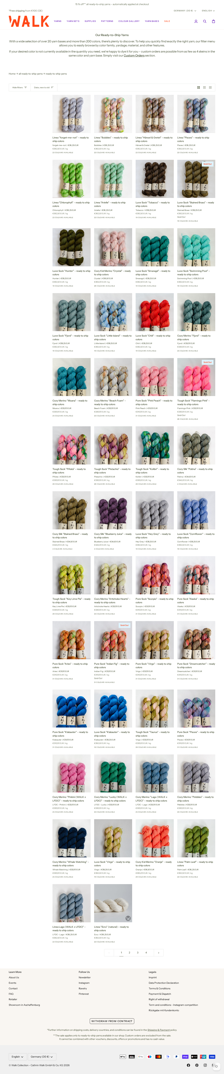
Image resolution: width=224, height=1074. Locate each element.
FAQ (11, 993)
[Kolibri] (163, 485)
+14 (168, 218)
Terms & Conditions (159, 988)
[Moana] (80, 417)
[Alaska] (150, 417)
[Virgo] (163, 680)
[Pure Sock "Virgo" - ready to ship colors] (155, 640)
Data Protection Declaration (164, 982)
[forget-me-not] (80, 153)
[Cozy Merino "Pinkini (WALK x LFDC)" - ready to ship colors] (71, 773)
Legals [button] (152, 972)
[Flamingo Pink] (204, 420)
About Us (14, 977)
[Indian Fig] (157, 417)
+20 (211, 351)
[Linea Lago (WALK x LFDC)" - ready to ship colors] (71, 903)
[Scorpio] (163, 615)
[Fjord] (163, 287)
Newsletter (85, 977)
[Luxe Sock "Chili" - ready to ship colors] (155, 312)
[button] (57, 21)
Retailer (13, 999)
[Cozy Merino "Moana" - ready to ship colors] (71, 377)
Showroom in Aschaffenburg (24, 1004)
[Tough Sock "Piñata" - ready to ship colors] (71, 445)
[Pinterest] (196, 1065)
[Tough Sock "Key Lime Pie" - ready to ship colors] (71, 575)
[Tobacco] (163, 218)
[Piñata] (80, 485)
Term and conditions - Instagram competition (173, 1004)
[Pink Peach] (163, 417)
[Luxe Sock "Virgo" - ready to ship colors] (113, 838)
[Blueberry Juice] (179, 485)
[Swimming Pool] (204, 287)
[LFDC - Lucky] (121, 813)
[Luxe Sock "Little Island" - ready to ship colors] (113, 312)
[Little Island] (138, 218)
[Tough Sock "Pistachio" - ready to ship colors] (113, 445)
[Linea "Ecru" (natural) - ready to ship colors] (113, 903)
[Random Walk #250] (138, 417)
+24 (127, 286)
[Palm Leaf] (204, 878)
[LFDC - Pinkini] (186, 352)
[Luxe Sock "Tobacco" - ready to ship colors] (155, 179)
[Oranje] (54, 153)
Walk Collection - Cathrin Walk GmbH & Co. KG (37, 1065)
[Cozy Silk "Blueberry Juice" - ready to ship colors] (113, 510)
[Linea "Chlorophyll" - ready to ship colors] (71, 179)
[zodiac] (198, 420)
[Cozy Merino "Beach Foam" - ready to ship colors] (113, 377)
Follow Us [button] (84, 972)
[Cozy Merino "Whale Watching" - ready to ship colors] (71, 838)
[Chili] (163, 352)
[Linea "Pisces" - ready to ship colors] (196, 114)
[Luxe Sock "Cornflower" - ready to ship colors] (196, 510)
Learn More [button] (15, 972)
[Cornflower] (144, 218)
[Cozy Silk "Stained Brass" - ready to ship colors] (71, 510)
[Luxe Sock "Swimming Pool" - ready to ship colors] (196, 247)
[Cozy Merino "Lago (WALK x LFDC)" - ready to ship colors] (155, 773)
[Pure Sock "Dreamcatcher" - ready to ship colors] (196, 640)
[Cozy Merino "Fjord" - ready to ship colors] (196, 312)
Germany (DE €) (183, 10)
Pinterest (84, 993)
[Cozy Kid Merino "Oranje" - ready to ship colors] (155, 838)
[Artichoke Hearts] (121, 615)
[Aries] (80, 680)
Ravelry (83, 988)
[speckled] (192, 420)
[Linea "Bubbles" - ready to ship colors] (113, 114)
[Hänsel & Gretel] (163, 153)
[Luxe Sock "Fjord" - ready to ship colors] (71, 312)
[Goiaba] (96, 287)
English (207, 10)
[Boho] (73, 153)
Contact (13, 988)
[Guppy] (198, 352)
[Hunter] (80, 287)
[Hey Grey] (163, 550)
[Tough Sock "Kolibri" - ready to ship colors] (155, 445)
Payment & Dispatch (160, 993)
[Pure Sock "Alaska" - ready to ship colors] (196, 575)
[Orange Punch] (61, 153)
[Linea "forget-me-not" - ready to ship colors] (71, 114)
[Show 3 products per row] (205, 87)
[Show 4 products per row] (211, 87)
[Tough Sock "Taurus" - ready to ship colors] (155, 709)
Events (12, 982)
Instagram (84, 982)
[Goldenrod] (204, 615)
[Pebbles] (204, 813)
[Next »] (159, 952)
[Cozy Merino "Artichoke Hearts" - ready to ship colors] (113, 575)
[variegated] (186, 420)
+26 (169, 416)
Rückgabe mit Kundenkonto (164, 1010)
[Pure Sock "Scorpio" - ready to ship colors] (155, 575)
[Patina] (192, 485)
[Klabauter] (150, 218)
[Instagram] (205, 1065)
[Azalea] (179, 352)
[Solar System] (80, 813)
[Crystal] (121, 287)
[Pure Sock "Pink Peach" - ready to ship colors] (155, 377)
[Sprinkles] (192, 352)
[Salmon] (115, 287)
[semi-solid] (179, 420)
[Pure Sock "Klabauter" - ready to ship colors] (71, 709)
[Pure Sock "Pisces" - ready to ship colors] (196, 709)
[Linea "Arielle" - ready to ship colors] (113, 179)
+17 (85, 153)
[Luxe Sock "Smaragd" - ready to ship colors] (155, 247)
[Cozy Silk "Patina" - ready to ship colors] (196, 445)
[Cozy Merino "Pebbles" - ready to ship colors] (196, 773)
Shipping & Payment (159, 1029)
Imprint (153, 977)
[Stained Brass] (204, 222)
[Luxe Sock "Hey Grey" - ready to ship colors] (155, 510)
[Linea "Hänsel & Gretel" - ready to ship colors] (155, 114)
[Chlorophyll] (80, 218)
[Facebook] (188, 1065)
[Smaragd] (157, 218)
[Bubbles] (121, 153)
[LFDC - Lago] (163, 813)
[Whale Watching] (80, 878)
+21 (210, 420)
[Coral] (102, 287)
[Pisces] (204, 153)
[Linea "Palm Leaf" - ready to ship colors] (196, 838)
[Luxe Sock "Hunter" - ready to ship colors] (71, 247)
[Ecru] (121, 943)
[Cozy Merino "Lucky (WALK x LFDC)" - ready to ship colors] (113, 773)
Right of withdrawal (159, 999)
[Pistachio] (121, 485)
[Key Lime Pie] (80, 615)
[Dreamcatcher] (204, 680)
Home (12, 73)
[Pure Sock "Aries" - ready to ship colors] (71, 640)
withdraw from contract (112, 1021)
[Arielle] (121, 218)
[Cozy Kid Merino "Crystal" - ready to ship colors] (113, 247)
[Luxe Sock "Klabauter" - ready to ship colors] (113, 709)
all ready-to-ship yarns (31, 73)
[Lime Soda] (67, 153)
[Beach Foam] (121, 417)
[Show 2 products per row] (199, 87)
